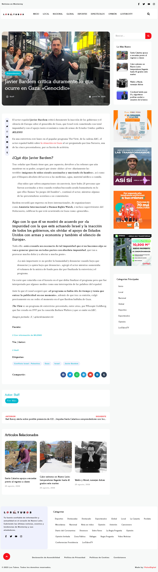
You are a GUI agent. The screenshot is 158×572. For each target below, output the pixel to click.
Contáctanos (120, 557)
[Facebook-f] (139, 4)
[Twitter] (144, 4)
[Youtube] (149, 4)
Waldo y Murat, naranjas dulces (90, 480)
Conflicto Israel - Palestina (27, 364)
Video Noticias (124, 537)
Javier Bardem (71, 364)
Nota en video (87, 525)
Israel (57, 364)
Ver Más (12, 400)
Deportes (82, 14)
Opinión (113, 14)
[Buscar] (148, 36)
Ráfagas (93, 537)
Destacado (86, 519)
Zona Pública (79, 537)
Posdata (147, 519)
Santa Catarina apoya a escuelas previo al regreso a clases (139, 55)
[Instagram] (154, 4)
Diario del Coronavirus (65, 531)
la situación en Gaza (51, 143)
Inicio (36, 14)
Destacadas (73, 519)
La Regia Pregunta (114, 531)
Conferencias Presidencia (66, 542)
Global (70, 14)
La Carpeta (135, 519)
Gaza (47, 364)
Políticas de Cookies (99, 557)
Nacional (58, 14)
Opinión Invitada (62, 537)
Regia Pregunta (107, 537)
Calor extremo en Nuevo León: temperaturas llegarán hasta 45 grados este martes (55, 480)
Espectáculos (98, 14)
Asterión (113, 525)
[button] (148, 14)
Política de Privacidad (74, 557)
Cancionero (126, 525)
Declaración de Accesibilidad (46, 557)
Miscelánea (60, 525)
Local (46, 14)
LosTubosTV (126, 14)
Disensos (84, 531)
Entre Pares (97, 531)
